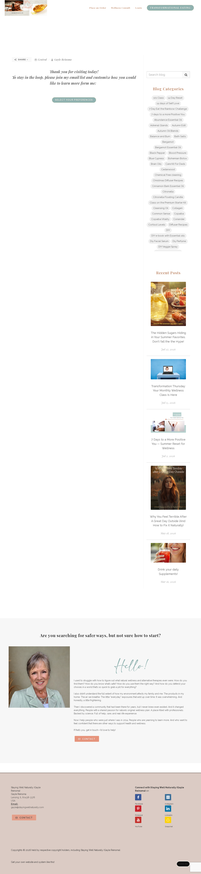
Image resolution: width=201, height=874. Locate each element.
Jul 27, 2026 (168, 349)
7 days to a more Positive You (168, 114)
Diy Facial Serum (159, 241)
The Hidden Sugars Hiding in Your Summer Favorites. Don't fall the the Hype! (168, 337)
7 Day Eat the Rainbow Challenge (168, 108)
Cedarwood (168, 169)
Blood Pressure (177, 153)
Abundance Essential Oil (168, 119)
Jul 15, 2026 (168, 402)
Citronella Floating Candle (168, 197)
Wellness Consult (120, 7)
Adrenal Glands (159, 125)
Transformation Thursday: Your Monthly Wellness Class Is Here (168, 390)
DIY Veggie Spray (167, 246)
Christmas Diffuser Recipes (168, 180)
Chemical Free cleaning (168, 175)
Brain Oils (156, 164)
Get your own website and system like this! (32, 862)
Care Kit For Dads (175, 164)
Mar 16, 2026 (168, 581)
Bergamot (168, 142)
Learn (138, 7)
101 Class (158, 97)
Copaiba (179, 213)
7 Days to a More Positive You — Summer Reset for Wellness (168, 444)
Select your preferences (74, 100)
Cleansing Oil (160, 208)
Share (22, 60)
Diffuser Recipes (178, 224)
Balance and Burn (160, 136)
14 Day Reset (175, 97)
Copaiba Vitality (160, 219)
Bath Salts (180, 136)
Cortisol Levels (156, 224)
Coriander (179, 219)
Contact (88, 739)
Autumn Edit (179, 125)
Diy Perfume (179, 241)
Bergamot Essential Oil (168, 147)
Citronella (168, 191)
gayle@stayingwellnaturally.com (27, 807)
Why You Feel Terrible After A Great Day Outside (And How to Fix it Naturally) (168, 521)
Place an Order (97, 7)
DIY (168, 230)
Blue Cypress (156, 158)
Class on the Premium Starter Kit (168, 202)
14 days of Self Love (168, 103)
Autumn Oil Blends (168, 130)
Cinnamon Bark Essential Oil (168, 186)
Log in (183, 864)
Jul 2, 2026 (168, 456)
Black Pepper (157, 153)
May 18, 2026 (168, 533)
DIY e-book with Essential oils (168, 235)
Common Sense (161, 213)
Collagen (177, 208)
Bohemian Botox (177, 158)
